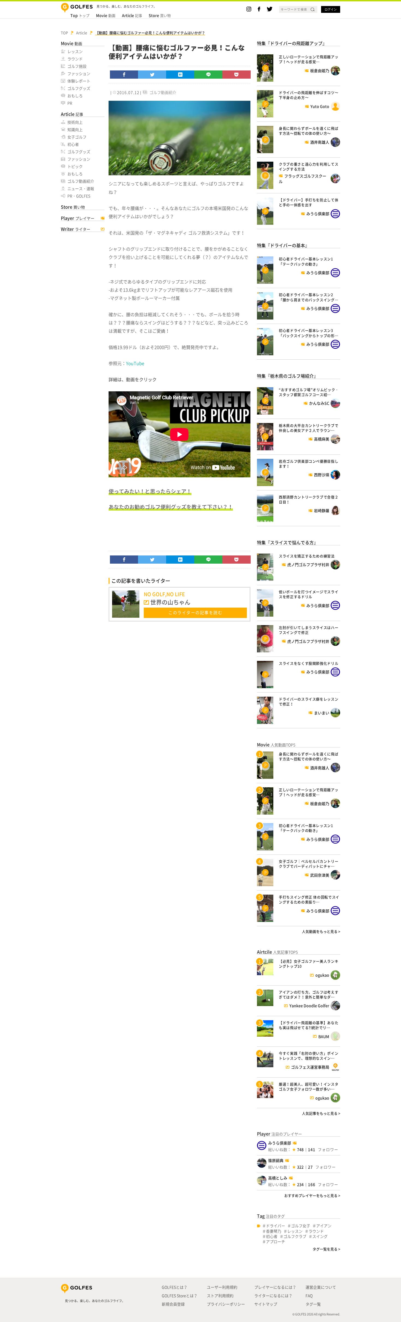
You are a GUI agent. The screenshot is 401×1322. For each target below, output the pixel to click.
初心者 (73, 144)
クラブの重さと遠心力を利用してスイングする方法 (308, 166)
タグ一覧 (313, 1304)
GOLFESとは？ (174, 1287)
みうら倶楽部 (279, 1143)
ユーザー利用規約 (222, 1287)
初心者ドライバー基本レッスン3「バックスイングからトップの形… (308, 333)
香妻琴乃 (273, 1231)
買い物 (160, 15)
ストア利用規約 (220, 1295)
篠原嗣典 (275, 1160)
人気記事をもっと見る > (321, 1113)
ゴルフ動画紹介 (80, 181)
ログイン (331, 9)
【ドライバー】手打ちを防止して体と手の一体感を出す (308, 202)
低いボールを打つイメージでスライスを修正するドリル (308, 594)
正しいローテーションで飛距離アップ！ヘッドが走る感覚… (308, 59)
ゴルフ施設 (76, 66)
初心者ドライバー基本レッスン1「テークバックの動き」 (306, 261)
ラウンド (75, 58)
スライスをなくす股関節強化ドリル (308, 663)
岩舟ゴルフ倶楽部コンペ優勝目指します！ (308, 464)
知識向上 (75, 129)
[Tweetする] (152, 74)
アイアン (323, 1225)
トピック (75, 166)
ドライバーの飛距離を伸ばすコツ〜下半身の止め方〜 (308, 95)
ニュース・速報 (80, 188)
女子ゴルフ (76, 137)
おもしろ (75, 95)
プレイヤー (77, 218)
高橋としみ (277, 1178)
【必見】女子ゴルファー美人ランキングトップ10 (308, 964)
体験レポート (78, 81)
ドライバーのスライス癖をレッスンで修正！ (308, 701)
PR (69, 103)
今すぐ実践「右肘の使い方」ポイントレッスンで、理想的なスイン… (308, 1056)
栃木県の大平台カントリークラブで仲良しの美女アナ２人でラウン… (308, 428)
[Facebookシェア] (124, 74)
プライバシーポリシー (226, 1304)
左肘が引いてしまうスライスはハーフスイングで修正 (308, 630)
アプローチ (275, 1241)
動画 (105, 15)
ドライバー (275, 1225)
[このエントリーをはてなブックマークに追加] (180, 74)
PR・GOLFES (78, 196)
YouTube (135, 363)
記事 (132, 15)
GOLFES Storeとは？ (179, 1295)
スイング (320, 1236)
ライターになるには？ (273, 1295)
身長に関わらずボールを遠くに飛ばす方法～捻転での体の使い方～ (308, 131)
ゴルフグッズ (78, 88)
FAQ (309, 1295)
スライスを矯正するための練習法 (307, 555)
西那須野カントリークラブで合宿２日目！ (308, 499)
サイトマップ (265, 1304)
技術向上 (75, 122)
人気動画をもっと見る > (321, 931)
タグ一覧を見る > (326, 1249)
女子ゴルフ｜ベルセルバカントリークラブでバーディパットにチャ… (308, 864)
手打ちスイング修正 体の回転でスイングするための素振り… (309, 899)
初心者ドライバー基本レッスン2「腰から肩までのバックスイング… (308, 297)
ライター (75, 229)
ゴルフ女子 (300, 1225)
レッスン (75, 51)
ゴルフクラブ (294, 1236)
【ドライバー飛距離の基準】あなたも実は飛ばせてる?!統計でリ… (308, 1025)
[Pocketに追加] (236, 74)
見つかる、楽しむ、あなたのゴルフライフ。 (95, 1301)
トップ (79, 15)
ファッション (78, 73)
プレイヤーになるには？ (275, 1287)
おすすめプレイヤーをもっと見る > (312, 1195)
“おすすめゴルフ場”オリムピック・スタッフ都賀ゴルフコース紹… (309, 392)
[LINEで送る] (208, 74)
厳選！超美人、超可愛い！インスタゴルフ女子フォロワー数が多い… (308, 1086)
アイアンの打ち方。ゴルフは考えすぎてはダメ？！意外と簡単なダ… (308, 994)
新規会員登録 (173, 1304)
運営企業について (321, 1287)
